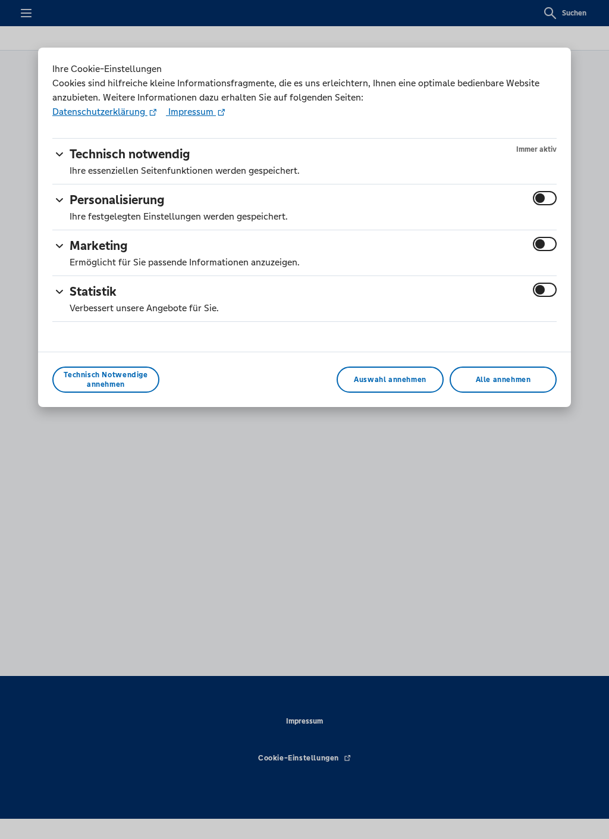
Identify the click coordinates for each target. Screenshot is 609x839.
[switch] (545, 198)
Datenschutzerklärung (99, 111)
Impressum (191, 111)
